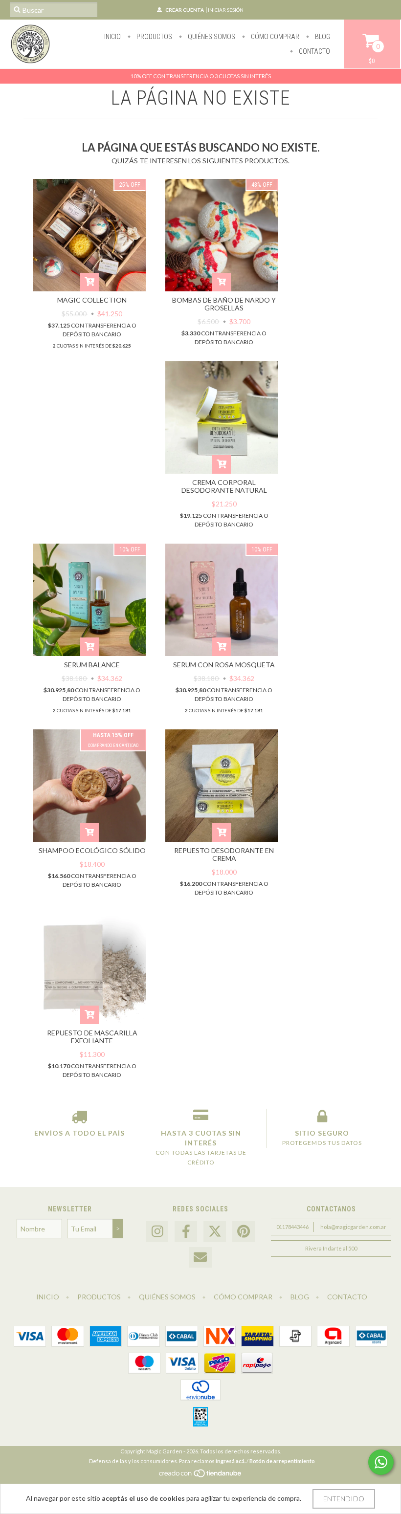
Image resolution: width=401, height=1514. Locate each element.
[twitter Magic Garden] (214, 1231)
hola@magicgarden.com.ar (353, 1227)
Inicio (112, 37)
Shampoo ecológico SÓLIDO (92, 850)
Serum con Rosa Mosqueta (224, 664)
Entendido (343, 1498)
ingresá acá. (230, 1461)
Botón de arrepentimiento (282, 1461)
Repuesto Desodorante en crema (224, 854)
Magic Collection (92, 300)
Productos (153, 37)
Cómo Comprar (274, 37)
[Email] (200, 1257)
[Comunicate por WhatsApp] (381, 1462)
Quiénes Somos (210, 37)
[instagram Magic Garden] (157, 1231)
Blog (321, 37)
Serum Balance (92, 664)
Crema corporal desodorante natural (224, 486)
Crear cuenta (184, 10)
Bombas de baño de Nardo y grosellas (224, 304)
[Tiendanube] (201, 1476)
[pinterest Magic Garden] (243, 1231)
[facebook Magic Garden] (186, 1231)
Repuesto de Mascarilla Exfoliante (92, 1037)
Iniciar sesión (226, 10)
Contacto (313, 51)
